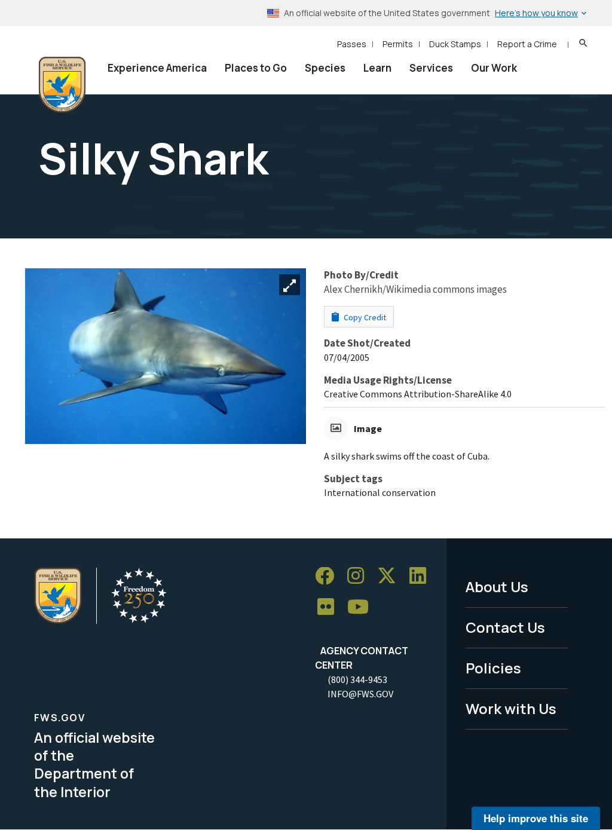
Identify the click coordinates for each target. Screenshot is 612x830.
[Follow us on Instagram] (359, 576)
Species (325, 68)
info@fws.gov (360, 694)
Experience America (157, 68)
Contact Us (505, 627)
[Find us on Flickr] (329, 607)
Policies (493, 668)
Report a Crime (527, 44)
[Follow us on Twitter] (391, 576)
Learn (377, 68)
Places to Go (256, 68)
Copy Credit (364, 317)
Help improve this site (536, 818)
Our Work (494, 68)
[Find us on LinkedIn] (421, 576)
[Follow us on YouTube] (362, 607)
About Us (497, 586)
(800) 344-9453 (357, 679)
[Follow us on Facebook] (328, 576)
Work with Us (511, 708)
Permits (397, 44)
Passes (351, 44)
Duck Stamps (455, 44)
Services (431, 68)
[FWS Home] (62, 85)
